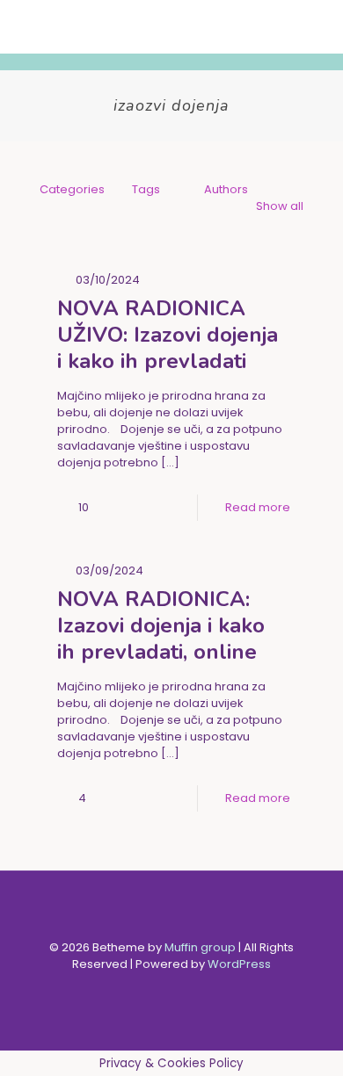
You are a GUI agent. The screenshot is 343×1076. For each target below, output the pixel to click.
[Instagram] (183, 988)
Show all (279, 206)
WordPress (239, 964)
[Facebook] (159, 988)
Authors (226, 189)
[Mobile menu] (319, 26)
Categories (72, 189)
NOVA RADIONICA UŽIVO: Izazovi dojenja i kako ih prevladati (167, 334)
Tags (146, 189)
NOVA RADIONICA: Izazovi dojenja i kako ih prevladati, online (161, 625)
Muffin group (200, 947)
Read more (257, 507)
